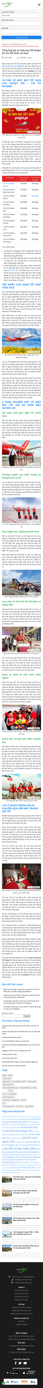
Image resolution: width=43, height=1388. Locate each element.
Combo (10, 1075)
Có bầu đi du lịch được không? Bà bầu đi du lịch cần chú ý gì (21, 1046)
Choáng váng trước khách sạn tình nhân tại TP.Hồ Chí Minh (20, 1027)
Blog (4, 1075)
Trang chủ (5, 44)
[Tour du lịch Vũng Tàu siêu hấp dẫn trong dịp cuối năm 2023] (7, 1192)
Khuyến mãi (15, 1100)
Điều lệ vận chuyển (21, 1300)
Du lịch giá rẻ (7, 1078)
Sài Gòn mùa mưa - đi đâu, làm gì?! (14, 1066)
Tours (4, 1094)
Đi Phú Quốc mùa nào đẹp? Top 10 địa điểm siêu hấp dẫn (26, 1219)
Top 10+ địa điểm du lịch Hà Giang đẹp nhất (26, 1165)
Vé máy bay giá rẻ (15, 44)
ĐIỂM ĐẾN (5, 28)
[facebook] (16, 1363)
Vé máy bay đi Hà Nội (9, 1054)
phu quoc (35, 1162)
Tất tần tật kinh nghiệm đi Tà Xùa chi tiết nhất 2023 (25, 1205)
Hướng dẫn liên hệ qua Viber (21, 1307)
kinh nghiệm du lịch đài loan (24, 1160)
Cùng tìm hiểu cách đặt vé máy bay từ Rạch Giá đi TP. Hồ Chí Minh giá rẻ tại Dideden (22, 996)
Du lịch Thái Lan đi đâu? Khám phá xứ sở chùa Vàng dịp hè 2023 (26, 1247)
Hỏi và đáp (6, 1100)
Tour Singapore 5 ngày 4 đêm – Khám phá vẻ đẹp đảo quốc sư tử (26, 1233)
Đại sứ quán (29, 1106)
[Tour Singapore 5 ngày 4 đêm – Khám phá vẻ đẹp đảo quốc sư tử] (7, 1234)
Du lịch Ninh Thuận (15, 1138)
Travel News (12, 1094)
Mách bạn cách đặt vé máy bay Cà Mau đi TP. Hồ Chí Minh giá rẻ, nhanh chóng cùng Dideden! (21, 990)
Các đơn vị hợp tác (21, 1324)
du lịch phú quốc (20, 1142)
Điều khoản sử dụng (21, 1293)
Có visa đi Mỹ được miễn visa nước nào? (15, 1041)
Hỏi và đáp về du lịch (18, 1081)
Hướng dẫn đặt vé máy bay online (21, 1314)
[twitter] (20, 1363)
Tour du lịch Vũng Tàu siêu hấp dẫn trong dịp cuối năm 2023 (25, 1192)
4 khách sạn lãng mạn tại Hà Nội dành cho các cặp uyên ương (21, 1033)
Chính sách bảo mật (21, 1290)
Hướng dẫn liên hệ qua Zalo (21, 1310)
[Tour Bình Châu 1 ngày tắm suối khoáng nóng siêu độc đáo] (7, 1179)
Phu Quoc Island (8, 1165)
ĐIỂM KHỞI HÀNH (8, 20)
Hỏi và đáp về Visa (8, 1106)
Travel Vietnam (18, 1170)
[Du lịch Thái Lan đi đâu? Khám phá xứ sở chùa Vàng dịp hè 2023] (7, 1248)
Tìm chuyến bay (21, 37)
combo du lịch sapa (23, 1119)
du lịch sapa (33, 1141)
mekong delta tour (10, 1162)
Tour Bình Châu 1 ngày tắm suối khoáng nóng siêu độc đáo (27, 1178)
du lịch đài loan (17, 1152)
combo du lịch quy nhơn (26, 1116)
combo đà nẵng (31, 1124)
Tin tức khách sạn (25, 1088)
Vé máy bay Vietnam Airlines (12, 1037)
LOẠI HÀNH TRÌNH (8, 12)
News (34, 1088)
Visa (4, 1103)
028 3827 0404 (13, 270)
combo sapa (12, 1124)
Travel (10, 1091)
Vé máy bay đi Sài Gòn (9, 1058)
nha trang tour (25, 1162)
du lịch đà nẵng (31, 1152)
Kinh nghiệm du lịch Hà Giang (16, 1157)
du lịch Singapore (10, 1145)
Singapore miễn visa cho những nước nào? (16, 1051)
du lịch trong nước (19, 1148)
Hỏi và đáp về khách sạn (10, 1088)
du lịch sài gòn (23, 1145)
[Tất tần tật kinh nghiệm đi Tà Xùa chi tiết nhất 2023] (7, 1206)
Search (27, 1016)
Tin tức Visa (20, 1106)
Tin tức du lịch (31, 1081)
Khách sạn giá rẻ (8, 1084)
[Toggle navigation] (39, 4)
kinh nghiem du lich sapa (16, 1155)
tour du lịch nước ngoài (22, 1167)
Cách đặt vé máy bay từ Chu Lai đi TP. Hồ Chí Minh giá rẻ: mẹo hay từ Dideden (22, 1008)
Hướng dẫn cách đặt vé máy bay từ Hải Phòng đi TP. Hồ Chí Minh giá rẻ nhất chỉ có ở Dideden (21, 1002)
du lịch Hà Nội (23, 1134)
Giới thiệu (21, 1321)
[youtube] (25, 1363)
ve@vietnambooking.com (23, 1283)
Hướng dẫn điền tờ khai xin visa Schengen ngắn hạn (20, 1062)
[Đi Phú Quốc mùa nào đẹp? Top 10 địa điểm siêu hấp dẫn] (7, 1220)
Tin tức (24, 44)
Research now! (7, 1013)
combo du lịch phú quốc (10, 1117)
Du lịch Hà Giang (18, 1131)
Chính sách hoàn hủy (21, 1297)
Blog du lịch (6, 1081)
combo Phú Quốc (21, 1121)
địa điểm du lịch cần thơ (12, 1173)
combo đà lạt (21, 1125)
